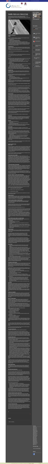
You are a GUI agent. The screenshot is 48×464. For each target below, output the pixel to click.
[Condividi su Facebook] (8, 411)
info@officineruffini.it (26, 463)
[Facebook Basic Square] (34, 454)
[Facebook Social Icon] (9, 1)
